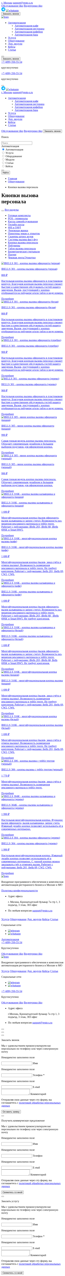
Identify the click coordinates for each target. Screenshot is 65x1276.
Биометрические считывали (24, 251)
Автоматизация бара (26, 34)
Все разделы (12, 209)
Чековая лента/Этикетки (22, 257)
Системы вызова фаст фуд (23, 239)
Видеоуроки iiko (33, 5)
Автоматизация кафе (26, 25)
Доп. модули (15, 43)
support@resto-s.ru (23, 2)
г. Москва (6, 2)
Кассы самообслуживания (23, 221)
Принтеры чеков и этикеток (24, 233)
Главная (12, 178)
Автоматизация (17, 22)
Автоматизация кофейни (29, 31)
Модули (10, 159)
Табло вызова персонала (22, 248)
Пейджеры (14, 245)
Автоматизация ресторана (29, 28)
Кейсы (11, 46)
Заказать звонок (11, 14)
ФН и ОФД (14, 227)
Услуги (12, 37)
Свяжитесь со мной (12, 1192)
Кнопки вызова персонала (23, 242)
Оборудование (16, 40)
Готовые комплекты (19, 215)
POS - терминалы (18, 218)
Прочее (12, 254)
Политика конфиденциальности (19, 890)
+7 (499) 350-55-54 (11, 62)
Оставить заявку (11, 1111)
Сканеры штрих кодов (20, 236)
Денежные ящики (18, 230)
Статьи (12, 49)
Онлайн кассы (16, 224)
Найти (6, 172)
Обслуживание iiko (12, 5)
